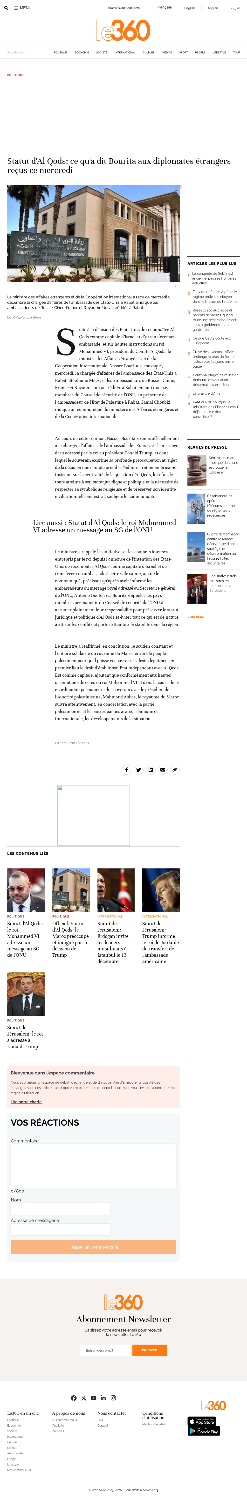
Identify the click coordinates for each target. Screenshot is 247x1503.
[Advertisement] (123, 114)
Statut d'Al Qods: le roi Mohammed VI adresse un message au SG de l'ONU (104, 526)
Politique (61, 52)
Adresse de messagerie (35, 1220)
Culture (149, 52)
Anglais (213, 8)
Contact (102, 1425)
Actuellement (16, 52)
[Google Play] (203, 1431)
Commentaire (25, 1140)
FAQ (100, 1420)
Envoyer (149, 1350)
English (189, 8)
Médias (167, 52)
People (200, 52)
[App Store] (201, 1421)
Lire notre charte (26, 1102)
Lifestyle (219, 52)
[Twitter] (84, 1398)
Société (102, 52)
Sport (183, 52)
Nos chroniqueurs (19, 1470)
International (125, 52)
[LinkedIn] (103, 1398)
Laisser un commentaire (93, 1247)
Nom (16, 1199)
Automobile (15, 1453)
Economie (82, 52)
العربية (235, 8)
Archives (58, 1431)
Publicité (58, 1425)
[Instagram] (113, 1398)
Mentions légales (153, 1424)
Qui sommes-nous (64, 1420)
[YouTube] (93, 1398)
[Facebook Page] (74, 1398)
